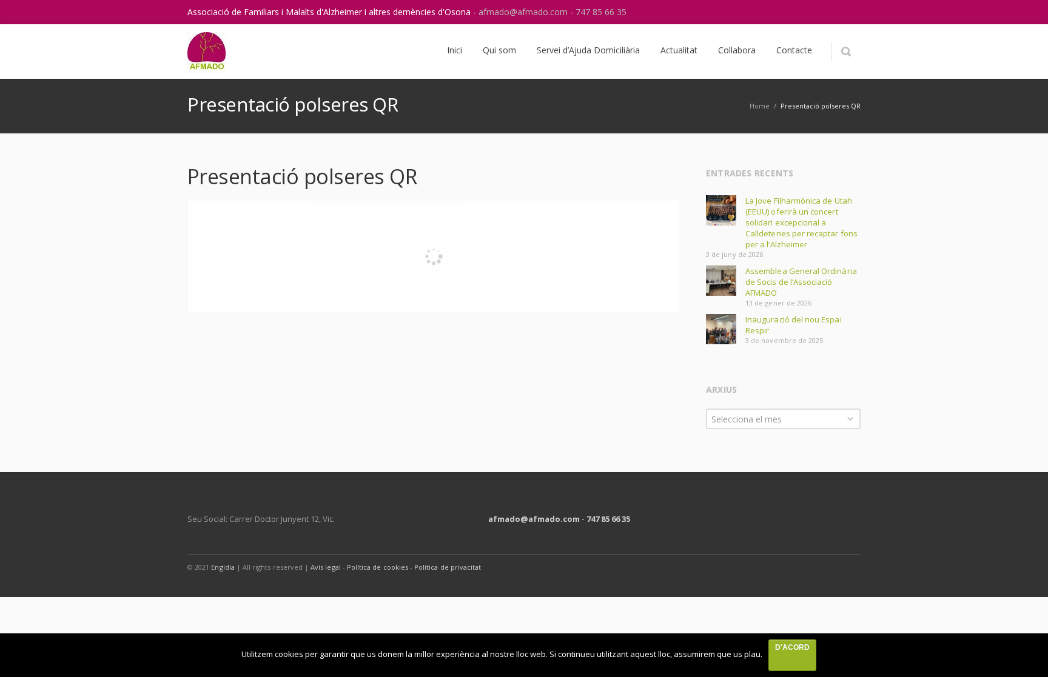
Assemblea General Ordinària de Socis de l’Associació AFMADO (801, 281)
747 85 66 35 (601, 12)
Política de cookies (378, 567)
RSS (848, 12)
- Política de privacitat (445, 567)
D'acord (792, 647)
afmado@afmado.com (524, 12)
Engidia (222, 567)
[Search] (846, 51)
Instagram (823, 12)
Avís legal (326, 567)
